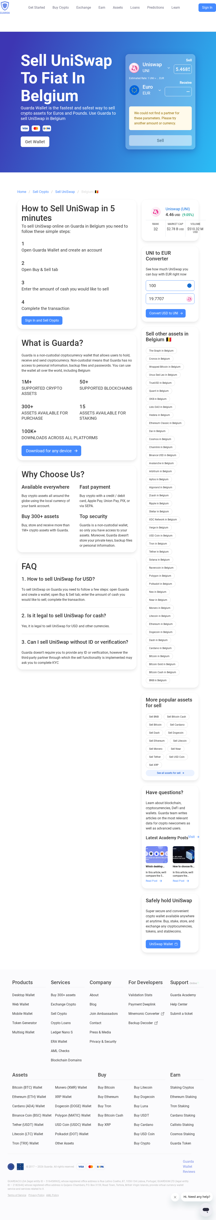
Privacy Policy (36, 1195)
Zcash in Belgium (159, 495)
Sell (189, 60)
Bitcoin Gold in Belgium (162, 664)
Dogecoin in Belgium (161, 632)
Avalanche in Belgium (161, 463)
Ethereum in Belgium (161, 624)
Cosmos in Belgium (160, 439)
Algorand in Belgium (160, 487)
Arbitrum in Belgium (160, 471)
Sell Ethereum (157, 740)
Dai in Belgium (157, 431)
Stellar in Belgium (159, 511)
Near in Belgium (158, 599)
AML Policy (52, 1195)
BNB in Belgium (158, 680)
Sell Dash (154, 732)
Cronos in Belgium (159, 358)
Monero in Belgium (159, 608)
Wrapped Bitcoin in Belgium (165, 366)
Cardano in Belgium (160, 648)
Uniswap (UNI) (178, 209)
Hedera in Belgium (159, 415)
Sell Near (176, 748)
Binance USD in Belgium (162, 455)
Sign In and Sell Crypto (42, 320)
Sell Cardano (177, 724)
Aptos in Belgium (159, 479)
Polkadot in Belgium (160, 583)
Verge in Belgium (158, 527)
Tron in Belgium (158, 543)
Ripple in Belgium (159, 503)
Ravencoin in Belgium (161, 567)
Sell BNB (154, 716)
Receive (186, 83)
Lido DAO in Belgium (160, 407)
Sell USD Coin (177, 756)
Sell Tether (155, 756)
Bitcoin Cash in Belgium (162, 672)
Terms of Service (17, 1195)
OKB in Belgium (158, 398)
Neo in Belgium (157, 591)
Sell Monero (155, 748)
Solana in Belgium (159, 559)
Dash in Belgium (158, 640)
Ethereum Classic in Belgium (165, 423)
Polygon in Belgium (160, 575)
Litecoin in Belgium (160, 616)
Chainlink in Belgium (161, 447)
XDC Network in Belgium (163, 519)
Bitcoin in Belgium (159, 656)
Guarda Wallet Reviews (189, 1166)
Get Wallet (35, 141)
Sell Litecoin (180, 740)
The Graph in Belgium (161, 350)
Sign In (207, 8)
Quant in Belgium (159, 390)
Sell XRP (154, 764)
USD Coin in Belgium (161, 535)
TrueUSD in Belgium (160, 382)
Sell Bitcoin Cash (176, 716)
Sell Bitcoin (155, 724)
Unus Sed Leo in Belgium (163, 374)
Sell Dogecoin (176, 732)
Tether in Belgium (159, 551)
